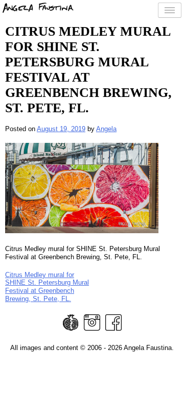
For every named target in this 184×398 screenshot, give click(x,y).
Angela (106, 129)
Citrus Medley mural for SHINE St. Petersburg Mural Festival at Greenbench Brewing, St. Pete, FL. (47, 287)
